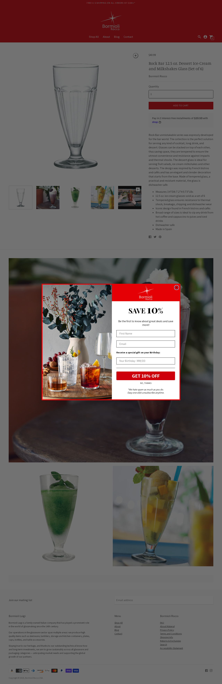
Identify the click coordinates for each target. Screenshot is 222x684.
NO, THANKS (145, 383)
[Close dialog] (176, 287)
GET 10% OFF (146, 376)
